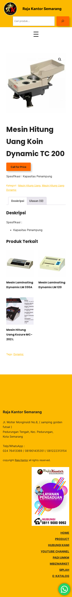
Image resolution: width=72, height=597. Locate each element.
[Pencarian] (62, 21)
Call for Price (18, 166)
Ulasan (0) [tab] (36, 201)
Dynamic (18, 354)
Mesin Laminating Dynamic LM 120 (51, 284)
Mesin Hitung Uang (29, 185)
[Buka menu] (36, 34)
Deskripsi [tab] (17, 201)
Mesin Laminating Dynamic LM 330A (19, 284)
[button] (60, 59)
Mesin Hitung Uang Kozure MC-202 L (19, 334)
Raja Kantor (21, 460)
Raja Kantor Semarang (42, 8)
